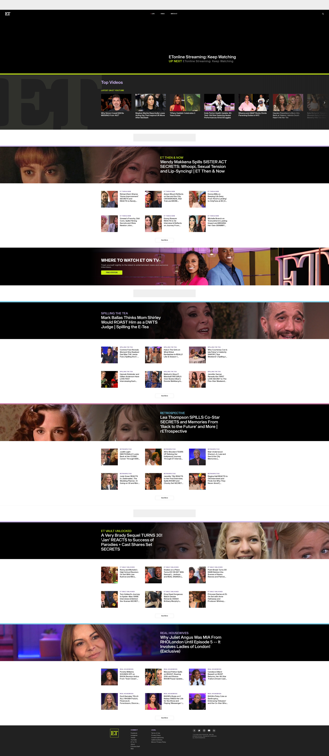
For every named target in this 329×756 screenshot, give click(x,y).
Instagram (134, 735)
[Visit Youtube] (209, 730)
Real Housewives (174, 633)
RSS (132, 749)
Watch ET (174, 14)
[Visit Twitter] (199, 731)
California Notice (156, 740)
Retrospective (172, 413)
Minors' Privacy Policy (158, 742)
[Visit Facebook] (194, 731)
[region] (49, 45)
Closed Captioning (157, 738)
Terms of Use (155, 733)
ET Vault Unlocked (116, 531)
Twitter (133, 738)
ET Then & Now (171, 157)
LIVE (153, 14)
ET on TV (134, 742)
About (133, 744)
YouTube (134, 740)
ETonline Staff (135, 747)
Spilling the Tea (114, 313)
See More (164, 240)
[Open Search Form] (323, 14)
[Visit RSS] (214, 731)
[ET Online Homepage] (7, 14)
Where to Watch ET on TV (130, 260)
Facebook (134, 733)
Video (163, 14)
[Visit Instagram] (204, 731)
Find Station (112, 272)
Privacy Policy (156, 735)
